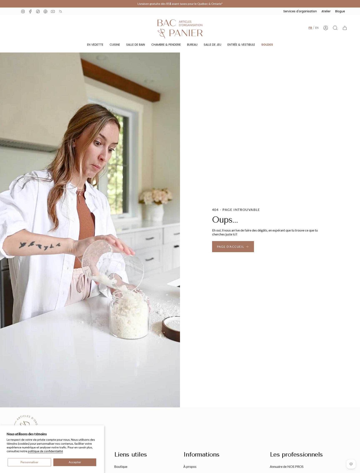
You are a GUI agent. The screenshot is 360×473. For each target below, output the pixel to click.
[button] (95, 45)
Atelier (326, 11)
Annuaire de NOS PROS (287, 466)
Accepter (75, 462)
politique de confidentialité (45, 451)
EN (317, 28)
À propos (189, 466)
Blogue (340, 11)
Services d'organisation (300, 11)
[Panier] (345, 27)
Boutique (120, 466)
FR (310, 28)
